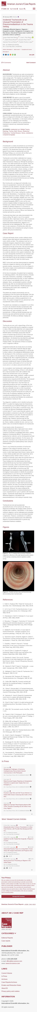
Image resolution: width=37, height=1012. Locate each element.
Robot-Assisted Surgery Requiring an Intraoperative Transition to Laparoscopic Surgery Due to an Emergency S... (18, 782)
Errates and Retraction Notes (11, 985)
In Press (4, 976)
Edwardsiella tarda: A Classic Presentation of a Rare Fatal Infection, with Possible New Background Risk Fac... (18, 828)
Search (21, 9)
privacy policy (9, 892)
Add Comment (31, 62)
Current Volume (7, 973)
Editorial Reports (7, 938)
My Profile (13, 9)
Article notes (17, 49)
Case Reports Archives (9, 982)
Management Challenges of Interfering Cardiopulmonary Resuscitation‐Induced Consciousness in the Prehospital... (15, 771)
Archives (4, 979)
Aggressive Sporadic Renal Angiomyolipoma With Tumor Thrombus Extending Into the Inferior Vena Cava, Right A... (17, 806)
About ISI (5, 988)
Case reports (6, 941)
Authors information (7, 49)
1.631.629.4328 (12, 959)
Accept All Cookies (18, 896)
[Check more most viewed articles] (32, 870)
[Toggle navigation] (34, 8)
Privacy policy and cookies (10, 991)
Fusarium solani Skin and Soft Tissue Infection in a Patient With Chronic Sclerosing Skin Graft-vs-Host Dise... (18, 794)
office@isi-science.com (14, 961)
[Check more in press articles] (32, 814)
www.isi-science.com (13, 963)
